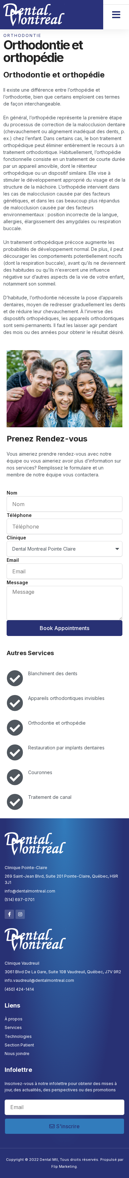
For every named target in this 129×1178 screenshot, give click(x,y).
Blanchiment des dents (52, 673)
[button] (116, 15)
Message (17, 582)
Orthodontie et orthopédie (57, 723)
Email (13, 560)
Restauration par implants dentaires (66, 747)
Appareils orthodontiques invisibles (66, 698)
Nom (12, 493)
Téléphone (19, 515)
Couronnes (40, 772)
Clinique (16, 537)
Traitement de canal (49, 797)
